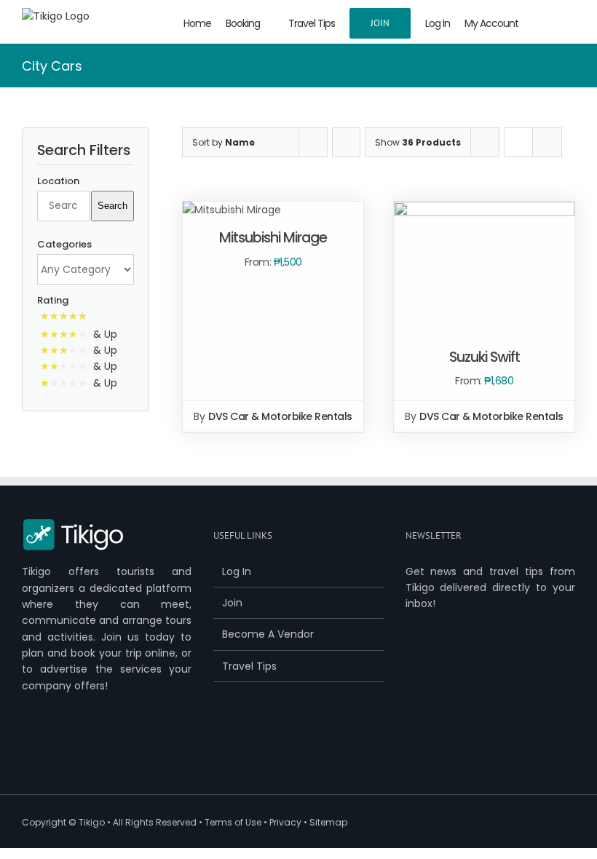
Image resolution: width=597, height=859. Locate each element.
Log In (236, 571)
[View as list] (547, 142)
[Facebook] (27, 747)
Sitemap (328, 822)
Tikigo (92, 822)
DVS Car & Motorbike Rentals (280, 416)
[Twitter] (50, 747)
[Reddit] (140, 747)
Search (112, 205)
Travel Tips (249, 666)
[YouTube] (73, 747)
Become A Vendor (268, 634)
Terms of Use (233, 822)
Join (232, 602)
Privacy (285, 822)
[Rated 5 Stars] (66, 317)
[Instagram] (118, 747)
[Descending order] (346, 142)
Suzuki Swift (484, 357)
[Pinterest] (95, 747)
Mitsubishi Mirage (273, 237)
